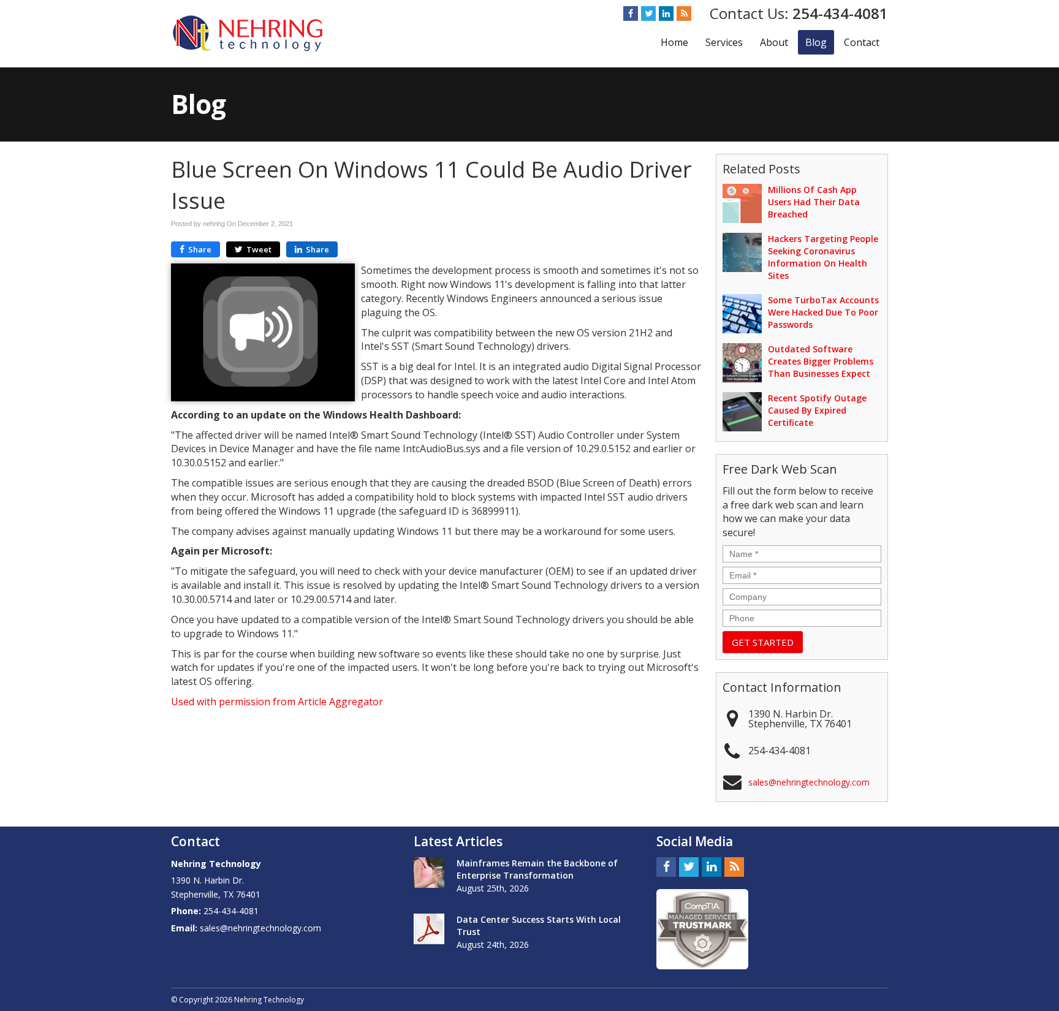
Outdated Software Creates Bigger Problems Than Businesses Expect (820, 361)
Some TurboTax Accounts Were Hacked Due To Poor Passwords (823, 312)
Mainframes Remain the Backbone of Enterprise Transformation (537, 869)
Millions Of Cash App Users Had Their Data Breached (814, 202)
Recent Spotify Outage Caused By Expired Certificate (817, 410)
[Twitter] (648, 13)
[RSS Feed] (684, 13)
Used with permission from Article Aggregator (277, 701)
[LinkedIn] (666, 13)
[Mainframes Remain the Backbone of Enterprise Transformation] (429, 872)
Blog (816, 42)
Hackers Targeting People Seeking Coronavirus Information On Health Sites (823, 257)
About (774, 42)
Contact (861, 42)
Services (724, 42)
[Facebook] (630, 13)
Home (674, 42)
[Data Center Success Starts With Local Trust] (429, 929)
